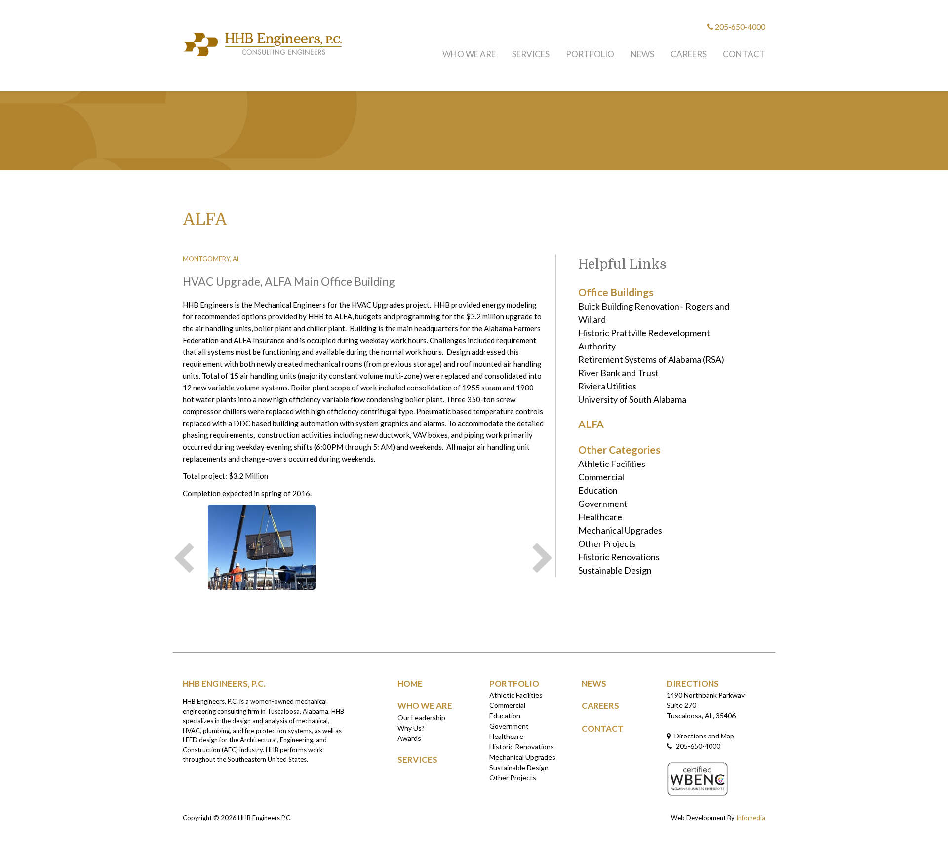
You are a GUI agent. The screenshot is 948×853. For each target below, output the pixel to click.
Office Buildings (616, 292)
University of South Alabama (632, 399)
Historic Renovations (619, 556)
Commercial (601, 476)
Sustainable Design (615, 570)
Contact (744, 54)
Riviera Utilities (607, 386)
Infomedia (750, 818)
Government (603, 503)
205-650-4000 (739, 26)
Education (598, 490)
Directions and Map (703, 736)
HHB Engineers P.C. (265, 818)
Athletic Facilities (611, 463)
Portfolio (590, 54)
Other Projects (607, 543)
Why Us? (411, 728)
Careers (689, 54)
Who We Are (469, 54)
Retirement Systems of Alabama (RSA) (651, 359)
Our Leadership (421, 717)
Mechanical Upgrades (620, 530)
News (642, 54)
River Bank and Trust (618, 372)
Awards (409, 738)
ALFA (591, 424)
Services (531, 54)
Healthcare (600, 516)
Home (410, 683)
